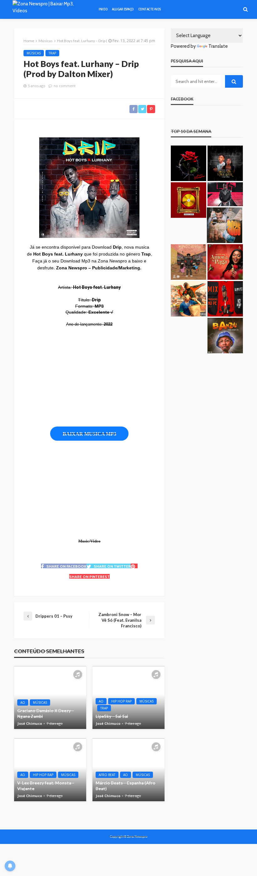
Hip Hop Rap (121, 701)
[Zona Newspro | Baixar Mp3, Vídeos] (50, 9)
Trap (52, 53)
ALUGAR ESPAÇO (123, 9)
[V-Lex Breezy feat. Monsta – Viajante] (50, 769)
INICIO (103, 9)
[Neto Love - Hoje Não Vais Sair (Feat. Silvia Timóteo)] (225, 163)
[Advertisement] (122, 377)
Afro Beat (107, 775)
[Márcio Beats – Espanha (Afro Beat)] (128, 769)
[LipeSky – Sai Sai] (128, 697)
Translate (218, 46)
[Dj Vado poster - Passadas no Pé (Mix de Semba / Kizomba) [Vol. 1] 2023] (225, 299)
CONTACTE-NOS (149, 9)
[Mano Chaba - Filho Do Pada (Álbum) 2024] (188, 262)
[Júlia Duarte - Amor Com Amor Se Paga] (225, 262)
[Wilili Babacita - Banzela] (225, 335)
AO (22, 702)
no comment (65, 85)
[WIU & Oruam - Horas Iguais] (188, 299)
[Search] (245, 9)
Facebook (182, 99)
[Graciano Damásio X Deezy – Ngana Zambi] (50, 697)
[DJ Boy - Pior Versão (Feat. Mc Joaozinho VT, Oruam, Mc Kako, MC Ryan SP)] (188, 163)
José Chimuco (30, 723)
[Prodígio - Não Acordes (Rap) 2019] (225, 194)
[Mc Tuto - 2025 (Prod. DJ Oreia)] (224, 225)
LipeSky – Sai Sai (112, 716)
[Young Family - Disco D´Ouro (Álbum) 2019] (188, 200)
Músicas (34, 53)
